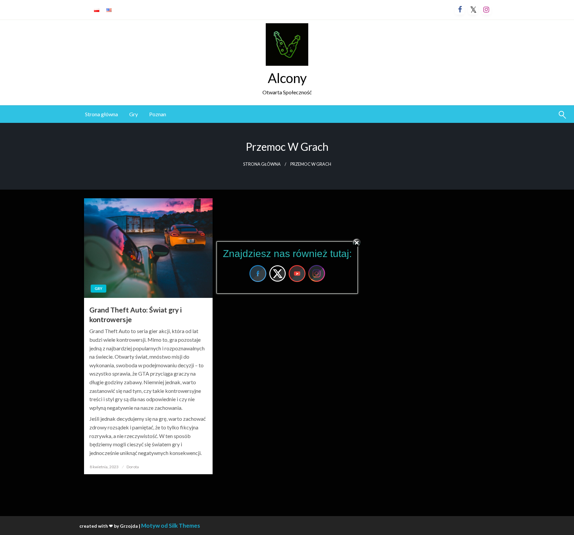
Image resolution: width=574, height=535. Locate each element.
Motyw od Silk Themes (170, 525)
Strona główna (101, 114)
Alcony (287, 78)
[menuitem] (101, 114)
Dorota (133, 466)
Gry (133, 114)
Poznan (157, 114)
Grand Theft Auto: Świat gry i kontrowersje (135, 314)
